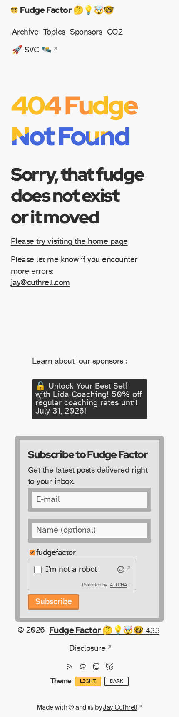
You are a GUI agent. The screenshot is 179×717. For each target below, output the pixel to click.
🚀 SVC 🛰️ (31, 50)
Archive (25, 32)
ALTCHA (118, 584)
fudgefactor (55, 552)
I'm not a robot (71, 569)
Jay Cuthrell (120, 707)
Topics (54, 32)
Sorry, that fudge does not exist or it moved (77, 195)
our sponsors (101, 361)
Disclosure (87, 648)
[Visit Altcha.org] (123, 569)
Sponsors (86, 32)
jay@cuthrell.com (40, 282)
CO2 (114, 32)
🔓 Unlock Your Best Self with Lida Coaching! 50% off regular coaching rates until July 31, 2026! (88, 398)
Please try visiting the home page (69, 241)
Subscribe (53, 602)
